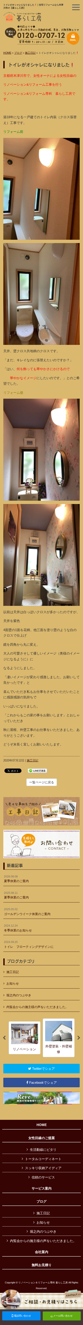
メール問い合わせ (62, 1315)
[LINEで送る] (37, 770)
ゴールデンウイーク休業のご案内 (27, 912)
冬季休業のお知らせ (18, 928)
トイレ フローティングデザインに (29, 944)
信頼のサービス (43, 1177)
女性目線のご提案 (41, 1138)
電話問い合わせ (22, 1315)
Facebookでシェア (42, 1082)
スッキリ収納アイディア (43, 1168)
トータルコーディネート (43, 1159)
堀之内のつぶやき (18, 995)
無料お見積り (42, 1265)
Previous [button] (4, 1038)
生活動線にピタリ (43, 1149)
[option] (25, 1037)
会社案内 (41, 1252)
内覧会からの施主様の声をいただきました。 (37, 1007)
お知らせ (12, 983)
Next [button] (79, 1038)
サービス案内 (42, 1188)
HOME (7, 52)
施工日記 (30, 52)
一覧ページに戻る (41, 782)
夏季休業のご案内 (16, 879)
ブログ (18, 52)
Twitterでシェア (43, 1068)
